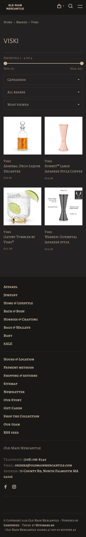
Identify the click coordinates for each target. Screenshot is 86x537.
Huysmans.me (45, 525)
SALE (8, 343)
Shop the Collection (21, 416)
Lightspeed (11, 525)
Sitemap (10, 383)
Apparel (10, 286)
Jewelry (10, 295)
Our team (12, 424)
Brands (21, 22)
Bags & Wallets (17, 327)
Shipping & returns (20, 375)
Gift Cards (13, 408)
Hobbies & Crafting (21, 319)
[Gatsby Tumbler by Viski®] (22, 207)
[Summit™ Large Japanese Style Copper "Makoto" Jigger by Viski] (63, 136)
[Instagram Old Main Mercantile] (14, 487)
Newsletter (14, 391)
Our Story (13, 400)
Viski (34, 22)
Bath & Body (14, 311)
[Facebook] (5, 487)
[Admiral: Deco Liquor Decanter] (22, 136)
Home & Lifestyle (18, 303)
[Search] (71, 7)
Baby (8, 335)
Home (8, 22)
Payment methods (19, 367)
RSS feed (11, 432)
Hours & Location (19, 359)
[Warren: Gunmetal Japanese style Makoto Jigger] (63, 207)
